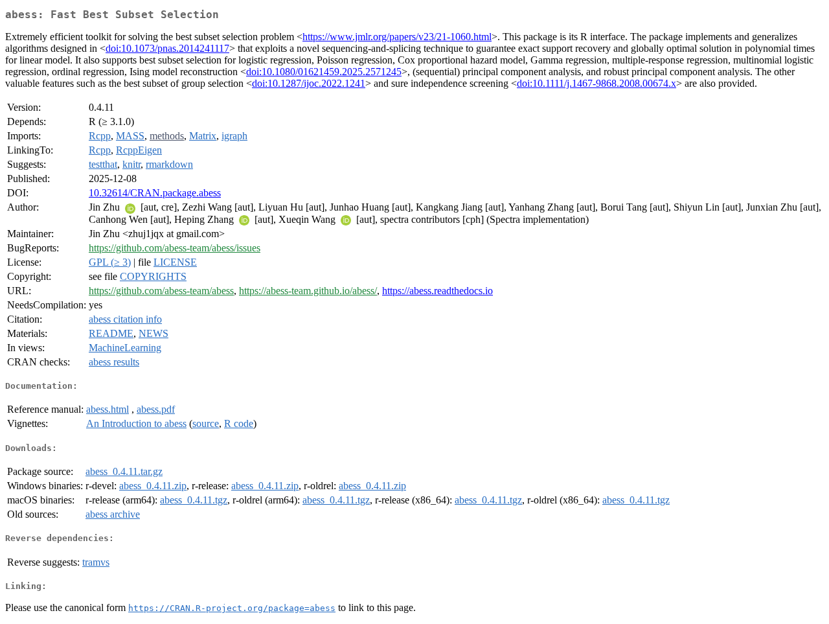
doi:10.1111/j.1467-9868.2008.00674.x (596, 83)
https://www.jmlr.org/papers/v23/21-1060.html (397, 36)
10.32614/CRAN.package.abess (155, 192)
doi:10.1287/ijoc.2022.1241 (308, 83)
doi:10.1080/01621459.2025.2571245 (324, 71)
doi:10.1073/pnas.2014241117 (167, 48)
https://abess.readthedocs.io (437, 290)
